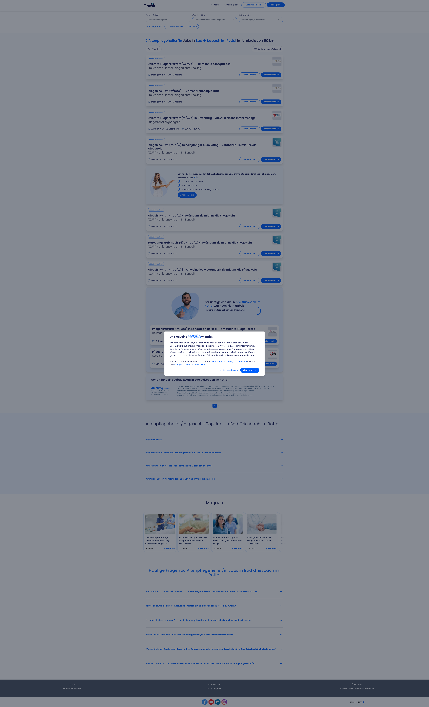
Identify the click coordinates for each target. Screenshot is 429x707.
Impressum (241, 361)
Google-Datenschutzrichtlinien (189, 364)
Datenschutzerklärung (222, 361)
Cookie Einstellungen (229, 370)
